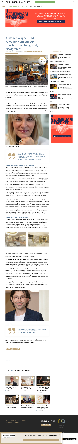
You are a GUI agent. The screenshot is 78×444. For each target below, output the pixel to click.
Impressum (60, 427)
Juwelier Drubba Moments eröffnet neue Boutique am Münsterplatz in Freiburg (64, 106)
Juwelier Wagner (19, 353)
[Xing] (14, 349)
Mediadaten (61, 432)
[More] (18, 349)
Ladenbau (31, 51)
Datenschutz (61, 425)
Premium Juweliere (38, 51)
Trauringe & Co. (8, 422)
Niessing (23, 384)
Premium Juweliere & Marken (12, 53)
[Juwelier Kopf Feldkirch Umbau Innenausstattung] (38, 239)
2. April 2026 (24, 390)
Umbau (39, 353)
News (6, 420)
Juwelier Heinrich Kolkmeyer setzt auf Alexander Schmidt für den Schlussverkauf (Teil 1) (65, 86)
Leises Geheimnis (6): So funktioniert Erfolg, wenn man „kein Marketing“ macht (43, 407)
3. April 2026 (8, 390)
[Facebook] (7, 349)
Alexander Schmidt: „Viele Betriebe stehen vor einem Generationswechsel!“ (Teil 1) (64, 66)
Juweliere (26, 51)
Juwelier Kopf (12, 353)
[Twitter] (9, 349)
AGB (59, 430)
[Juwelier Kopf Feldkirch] (15, 239)
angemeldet (12, 370)
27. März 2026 (39, 392)
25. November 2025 (40, 410)
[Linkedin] (11, 349)
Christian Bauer (9, 384)
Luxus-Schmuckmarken (27, 403)
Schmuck (24, 420)
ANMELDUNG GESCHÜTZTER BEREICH (45, 2)
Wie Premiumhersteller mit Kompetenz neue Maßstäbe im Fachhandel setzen (43, 389)
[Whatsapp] (16, 349)
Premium (26, 353)
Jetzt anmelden (46, 424)
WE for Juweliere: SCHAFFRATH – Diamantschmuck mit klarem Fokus (65, 96)
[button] (73, 2)
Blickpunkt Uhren (15, 420)
